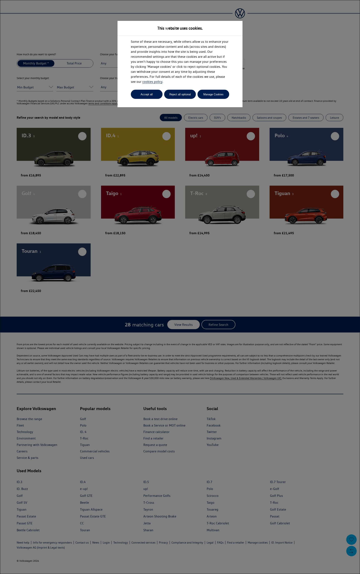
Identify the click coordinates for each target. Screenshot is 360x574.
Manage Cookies (213, 94)
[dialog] (180, 287)
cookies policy (152, 82)
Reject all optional (180, 94)
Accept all (147, 94)
